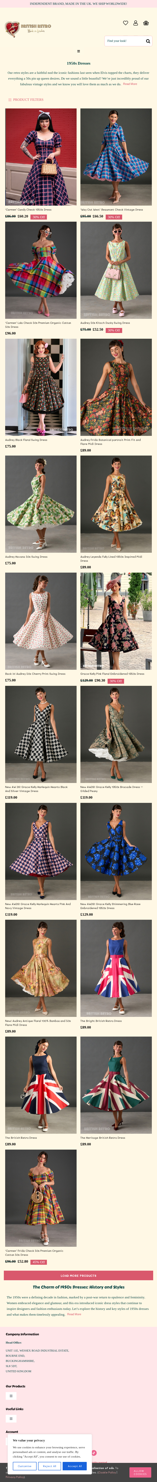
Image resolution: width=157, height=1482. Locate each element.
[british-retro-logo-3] (29, 21)
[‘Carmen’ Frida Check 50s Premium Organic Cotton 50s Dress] (41, 1198)
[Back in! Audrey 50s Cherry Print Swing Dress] (41, 621)
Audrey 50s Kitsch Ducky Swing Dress (105, 323)
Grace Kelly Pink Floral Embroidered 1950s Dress (112, 673)
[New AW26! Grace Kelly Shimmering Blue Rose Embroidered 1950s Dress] (116, 851)
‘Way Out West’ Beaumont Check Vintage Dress (111, 209)
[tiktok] (94, 1453)
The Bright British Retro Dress (101, 1021)
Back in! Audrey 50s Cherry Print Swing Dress (35, 673)
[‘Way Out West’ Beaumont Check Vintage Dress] (116, 157)
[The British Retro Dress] (41, 1085)
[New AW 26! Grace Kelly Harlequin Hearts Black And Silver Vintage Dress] (41, 734)
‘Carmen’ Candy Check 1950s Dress (28, 209)
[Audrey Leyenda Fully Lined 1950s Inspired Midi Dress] (116, 504)
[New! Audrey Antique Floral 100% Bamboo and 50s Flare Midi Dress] (41, 968)
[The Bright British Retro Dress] (116, 968)
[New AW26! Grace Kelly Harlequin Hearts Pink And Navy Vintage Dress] (41, 851)
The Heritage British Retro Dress (102, 1137)
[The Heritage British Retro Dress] (116, 1085)
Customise (24, 1466)
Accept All (75, 1466)
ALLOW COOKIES (140, 1472)
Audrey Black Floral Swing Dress (26, 440)
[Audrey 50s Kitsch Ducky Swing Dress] (116, 270)
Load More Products (78, 1276)
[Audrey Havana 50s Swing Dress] (41, 504)
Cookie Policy (107, 1472)
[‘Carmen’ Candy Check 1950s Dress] (41, 157)
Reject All (49, 1466)
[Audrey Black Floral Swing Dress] (41, 387)
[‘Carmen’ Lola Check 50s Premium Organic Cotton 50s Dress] (41, 270)
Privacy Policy (15, 1477)
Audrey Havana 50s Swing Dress (26, 556)
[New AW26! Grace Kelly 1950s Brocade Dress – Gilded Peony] (116, 734)
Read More (130, 83)
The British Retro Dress (21, 1137)
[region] (50, 1454)
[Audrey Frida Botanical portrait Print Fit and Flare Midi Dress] (116, 387)
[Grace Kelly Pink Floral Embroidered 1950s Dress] (116, 621)
